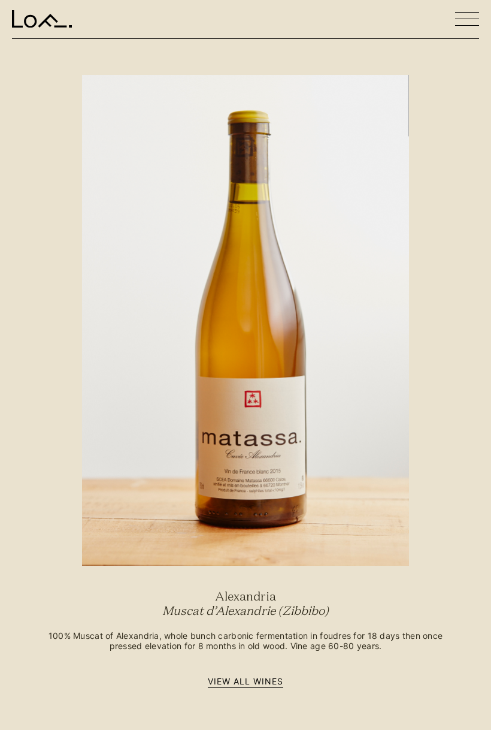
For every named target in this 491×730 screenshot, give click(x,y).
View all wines (246, 681)
